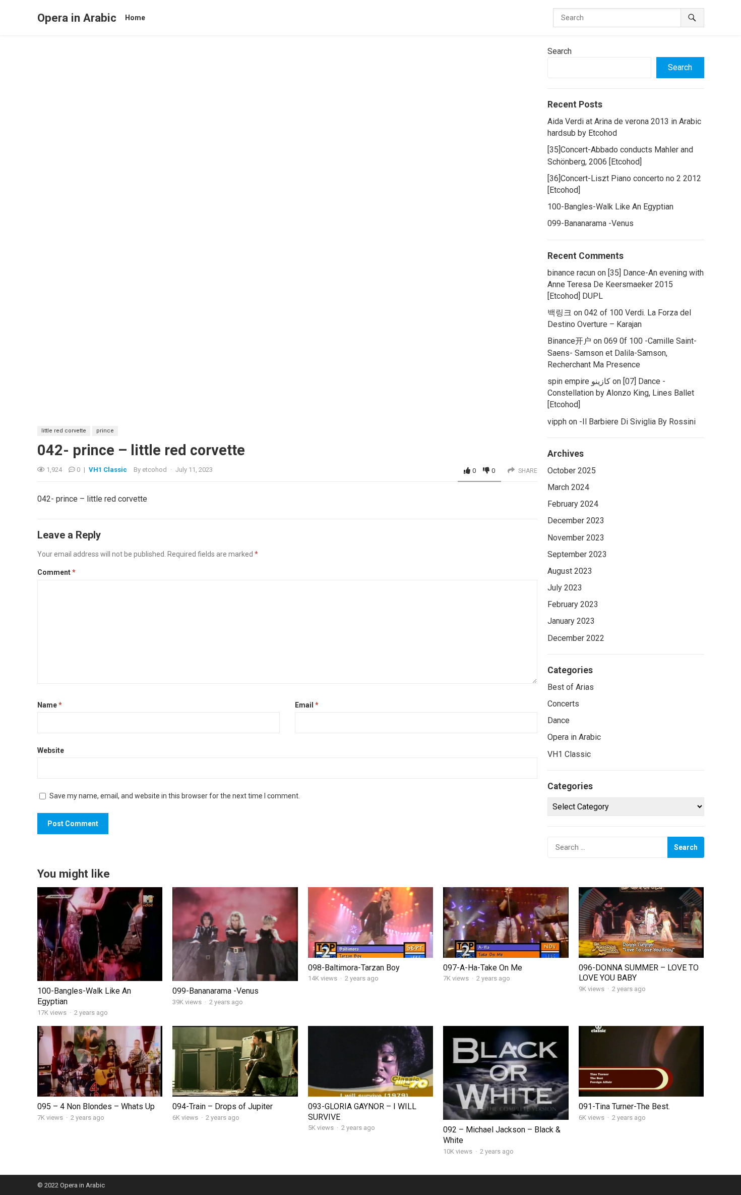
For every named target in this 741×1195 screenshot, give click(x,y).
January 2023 (571, 621)
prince (105, 430)
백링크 (559, 312)
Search (559, 51)
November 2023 (575, 537)
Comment (56, 572)
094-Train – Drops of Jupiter (222, 1106)
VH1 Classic (108, 469)
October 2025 (571, 470)
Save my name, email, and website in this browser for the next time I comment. (174, 796)
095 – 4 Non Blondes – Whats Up (96, 1106)
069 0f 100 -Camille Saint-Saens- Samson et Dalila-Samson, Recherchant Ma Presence (622, 352)
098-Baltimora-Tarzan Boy (354, 967)
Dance (558, 720)
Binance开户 (569, 341)
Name (49, 705)
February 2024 (572, 504)
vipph (557, 421)
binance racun (571, 273)
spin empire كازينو (578, 381)
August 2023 (569, 571)
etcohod (154, 469)
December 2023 (575, 520)
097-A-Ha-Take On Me (482, 967)
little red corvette (63, 430)
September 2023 (577, 554)
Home (135, 18)
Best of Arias (570, 687)
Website (50, 750)
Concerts (563, 704)
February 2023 (572, 604)
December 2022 (575, 638)
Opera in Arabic (76, 17)
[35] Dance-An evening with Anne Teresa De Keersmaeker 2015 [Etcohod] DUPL (625, 284)
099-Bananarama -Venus (590, 223)
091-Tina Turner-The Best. (624, 1106)
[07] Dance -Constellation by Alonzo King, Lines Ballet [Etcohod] (620, 392)
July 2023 (564, 587)
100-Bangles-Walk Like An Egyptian (610, 206)
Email (307, 705)
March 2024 (568, 487)
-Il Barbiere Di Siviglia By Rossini (637, 421)
